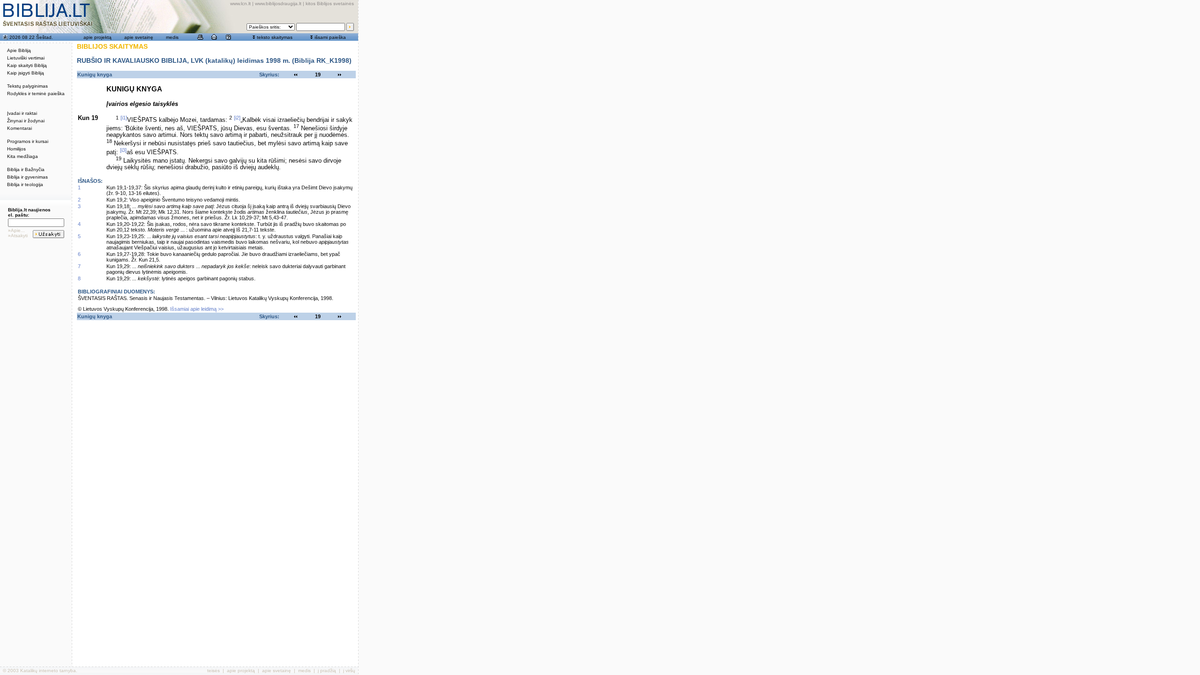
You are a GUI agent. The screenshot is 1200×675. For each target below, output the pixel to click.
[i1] (123, 117)
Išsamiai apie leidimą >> (197, 309)
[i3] (123, 150)
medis (172, 37)
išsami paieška (330, 37)
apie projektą (97, 37)
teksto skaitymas (274, 37)
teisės (213, 670)
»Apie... (16, 230)
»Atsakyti (18, 235)
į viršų (349, 670)
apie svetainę (138, 37)
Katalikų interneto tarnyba (48, 670)
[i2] (237, 117)
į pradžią (327, 670)
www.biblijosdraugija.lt (278, 3)
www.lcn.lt (240, 3)
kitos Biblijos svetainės (330, 3)
